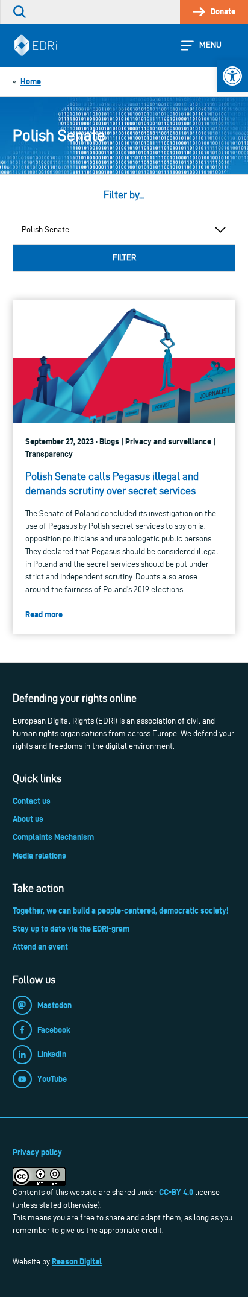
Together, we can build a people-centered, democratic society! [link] (120, 910)
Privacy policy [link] (37, 1152)
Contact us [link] (32, 801)
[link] (232, 76)
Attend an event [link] (40, 946)
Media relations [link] (39, 855)
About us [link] (28, 819)
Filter (124, 257)
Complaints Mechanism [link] (53, 837)
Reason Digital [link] (77, 1261)
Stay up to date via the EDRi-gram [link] (71, 928)
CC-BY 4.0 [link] (176, 1192)
